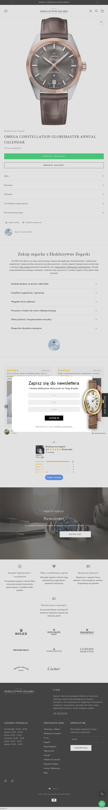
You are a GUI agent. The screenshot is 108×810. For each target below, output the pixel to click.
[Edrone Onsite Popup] (54, 405)
